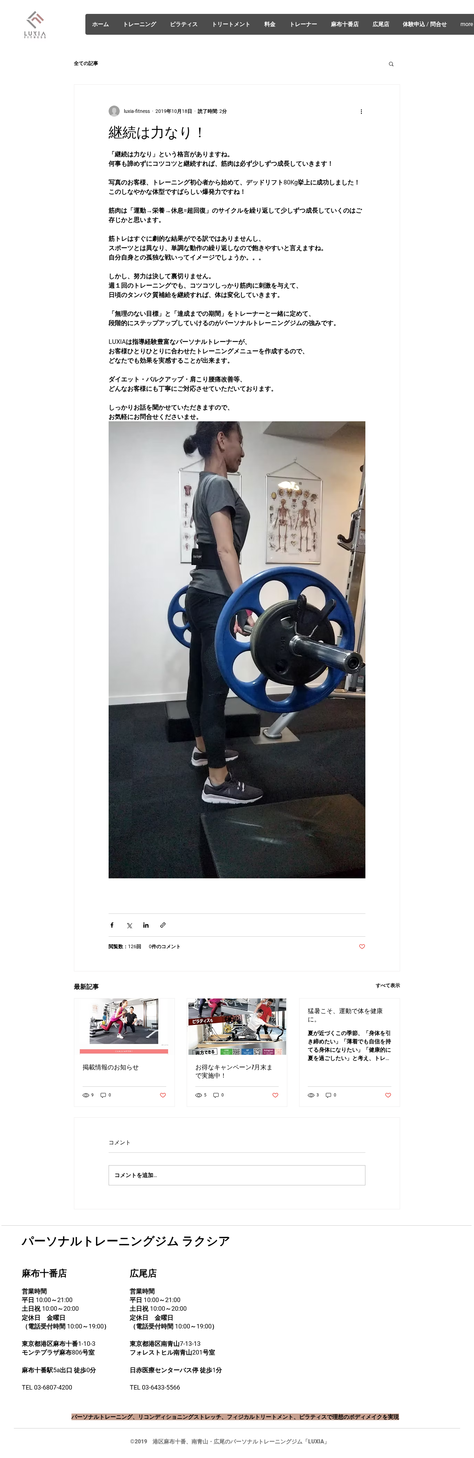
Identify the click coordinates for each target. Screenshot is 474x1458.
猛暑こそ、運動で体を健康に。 (345, 1015)
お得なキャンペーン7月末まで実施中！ (234, 1071)
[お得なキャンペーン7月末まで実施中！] (237, 1027)
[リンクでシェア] (163, 925)
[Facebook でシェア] (112, 925)
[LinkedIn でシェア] (146, 925)
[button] (391, 63)
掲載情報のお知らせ (111, 1067)
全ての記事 (86, 63)
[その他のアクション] (361, 111)
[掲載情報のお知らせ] (124, 1027)
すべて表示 (388, 985)
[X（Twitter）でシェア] (129, 925)
